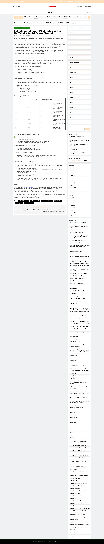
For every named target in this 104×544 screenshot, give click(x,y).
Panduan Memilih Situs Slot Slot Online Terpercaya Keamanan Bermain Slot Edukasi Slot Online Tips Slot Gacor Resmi (80, 372)
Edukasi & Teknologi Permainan (76, 251)
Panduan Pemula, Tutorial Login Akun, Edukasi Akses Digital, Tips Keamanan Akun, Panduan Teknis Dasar (79, 377)
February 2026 (72, 175)
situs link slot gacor (74, 32)
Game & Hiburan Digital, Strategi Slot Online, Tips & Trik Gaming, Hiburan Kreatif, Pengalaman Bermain (79, 258)
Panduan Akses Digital (74, 360)
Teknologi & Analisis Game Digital (76, 485)
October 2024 (72, 215)
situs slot (71, 420)
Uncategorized (72, 529)
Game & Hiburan (73, 254)
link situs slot (72, 47)
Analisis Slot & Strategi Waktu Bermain (22, 27)
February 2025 (72, 205)
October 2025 (72, 185)
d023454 (17, 35)
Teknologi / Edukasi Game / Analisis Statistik (79, 483)
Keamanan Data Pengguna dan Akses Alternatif (79, 321)
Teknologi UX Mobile (74, 519)
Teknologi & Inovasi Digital (75, 488)
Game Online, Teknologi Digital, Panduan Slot (79, 273)
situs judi (71, 410)
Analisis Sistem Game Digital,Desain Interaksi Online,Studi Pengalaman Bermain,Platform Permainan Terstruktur (79, 236)
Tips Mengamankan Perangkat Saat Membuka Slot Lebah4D (33, 16)
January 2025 (72, 207)
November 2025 (73, 182)
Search (70, 126)
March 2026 (72, 172)
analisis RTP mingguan (24, 200)
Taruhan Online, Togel (74, 480)
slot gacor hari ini (73, 435)
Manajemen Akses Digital (75, 346)
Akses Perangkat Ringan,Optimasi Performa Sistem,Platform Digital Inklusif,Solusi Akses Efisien (79, 226)
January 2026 (72, 177)
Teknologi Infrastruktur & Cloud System (77, 514)
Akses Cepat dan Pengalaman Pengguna (78, 222)
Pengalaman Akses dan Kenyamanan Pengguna (79, 386)
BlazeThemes (60, 541)
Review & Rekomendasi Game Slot (76, 407)
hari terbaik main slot (35, 200)
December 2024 (73, 210)
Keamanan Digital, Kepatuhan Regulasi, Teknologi (79, 326)
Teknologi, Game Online (74, 522)
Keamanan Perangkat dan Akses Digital (77, 339)
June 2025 (72, 195)
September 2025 (73, 187)
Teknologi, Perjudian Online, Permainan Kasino (79, 527)
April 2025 (72, 200)
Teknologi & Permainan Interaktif (76, 498)
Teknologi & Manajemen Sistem (76, 495)
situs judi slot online (74, 417)
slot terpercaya (73, 464)
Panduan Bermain (73, 363)
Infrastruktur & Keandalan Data (76, 285)
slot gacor (72, 37)
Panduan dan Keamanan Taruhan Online (77, 365)
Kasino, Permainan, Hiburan (75, 303)
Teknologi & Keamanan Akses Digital (77, 490)
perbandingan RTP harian (46, 200)
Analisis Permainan (73, 230)
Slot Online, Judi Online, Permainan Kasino (78, 447)
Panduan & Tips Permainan (75, 358)
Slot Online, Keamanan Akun (75, 452)
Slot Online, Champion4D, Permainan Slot (78, 445)
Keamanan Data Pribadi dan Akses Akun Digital (79, 323)
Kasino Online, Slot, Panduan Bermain (77, 301)
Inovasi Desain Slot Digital (75, 288)
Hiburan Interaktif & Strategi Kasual (77, 278)
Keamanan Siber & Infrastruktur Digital (77, 344)
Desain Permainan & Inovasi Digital (77, 249)
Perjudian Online (73, 388)
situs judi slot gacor (74, 415)
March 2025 (72, 202)
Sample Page (51, 12)
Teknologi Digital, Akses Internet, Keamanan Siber (80, 508)
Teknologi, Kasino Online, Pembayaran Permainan (79, 524)
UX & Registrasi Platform (75, 532)
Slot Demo (72, 430)
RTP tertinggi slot (18, 203)
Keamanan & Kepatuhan (74, 306)
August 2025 (72, 190)
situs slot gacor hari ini (74, 62)
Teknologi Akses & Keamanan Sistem (77, 503)
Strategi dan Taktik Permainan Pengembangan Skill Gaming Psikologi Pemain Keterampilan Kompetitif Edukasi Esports (79, 477)
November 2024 (73, 212)
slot (70, 67)
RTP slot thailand (57, 200)
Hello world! (84, 160)
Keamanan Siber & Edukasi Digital (76, 341)
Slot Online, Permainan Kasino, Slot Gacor (78, 461)
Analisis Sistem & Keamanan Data (76, 232)
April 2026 (72, 170)
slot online (72, 42)
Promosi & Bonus (73, 405)
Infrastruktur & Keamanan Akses (76, 283)
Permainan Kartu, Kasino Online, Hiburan (78, 391)
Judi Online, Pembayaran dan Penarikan (77, 296)
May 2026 (72, 167)
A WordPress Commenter (75, 160)
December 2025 (73, 180)
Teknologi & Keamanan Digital (76, 493)
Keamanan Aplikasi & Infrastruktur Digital (78, 318)
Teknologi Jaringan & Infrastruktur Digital (78, 517)
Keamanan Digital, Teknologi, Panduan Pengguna (79, 332)
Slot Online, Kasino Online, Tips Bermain (78, 450)
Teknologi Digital (73, 505)
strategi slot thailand (28, 203)
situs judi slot (72, 412)
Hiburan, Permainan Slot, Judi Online (77, 280)
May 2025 (72, 197)
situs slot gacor (73, 57)
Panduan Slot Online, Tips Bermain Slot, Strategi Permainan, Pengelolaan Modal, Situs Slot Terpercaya (79, 382)
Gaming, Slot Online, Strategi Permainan (78, 275)
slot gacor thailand (28, 187)
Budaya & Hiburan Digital (75, 242)
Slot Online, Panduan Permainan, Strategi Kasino (79, 455)
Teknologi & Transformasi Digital (76, 500)
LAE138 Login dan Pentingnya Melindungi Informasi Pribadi (71, 1)
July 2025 (71, 192)
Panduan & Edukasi (73, 355)
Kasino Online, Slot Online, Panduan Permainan (79, 298)
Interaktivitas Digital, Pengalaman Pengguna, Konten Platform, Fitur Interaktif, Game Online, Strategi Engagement (79, 292)
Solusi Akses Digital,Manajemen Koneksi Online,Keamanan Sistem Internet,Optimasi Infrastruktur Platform (78, 468)
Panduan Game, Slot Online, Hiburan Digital (78, 368)
